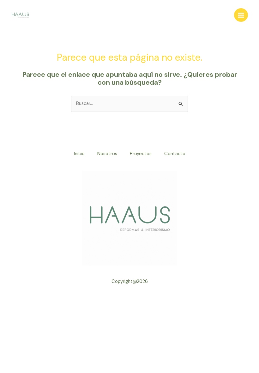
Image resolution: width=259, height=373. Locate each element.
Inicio (79, 154)
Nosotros (107, 154)
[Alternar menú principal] (241, 15)
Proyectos (141, 154)
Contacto (174, 154)
